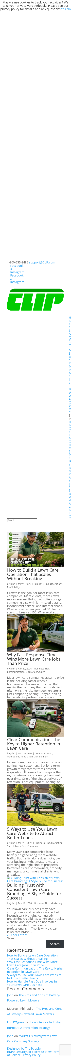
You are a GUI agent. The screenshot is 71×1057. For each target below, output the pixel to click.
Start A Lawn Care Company (22, 846)
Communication (16, 671)
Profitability (13, 587)
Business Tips (41, 583)
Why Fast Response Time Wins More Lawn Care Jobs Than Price (33, 659)
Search (12, 938)
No (69, 9)
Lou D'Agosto (16, 1022)
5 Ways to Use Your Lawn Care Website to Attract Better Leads (32, 833)
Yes (63, 9)
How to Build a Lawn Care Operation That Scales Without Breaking (33, 574)
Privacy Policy (30, 1055)
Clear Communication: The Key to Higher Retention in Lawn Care (33, 744)
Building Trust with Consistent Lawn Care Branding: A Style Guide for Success (34, 891)
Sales (42, 671)
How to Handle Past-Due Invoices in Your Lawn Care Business (32, 983)
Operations (56, 583)
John (12, 583)
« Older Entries (17, 935)
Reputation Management (34, 756)
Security (21, 1052)
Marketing (56, 842)
